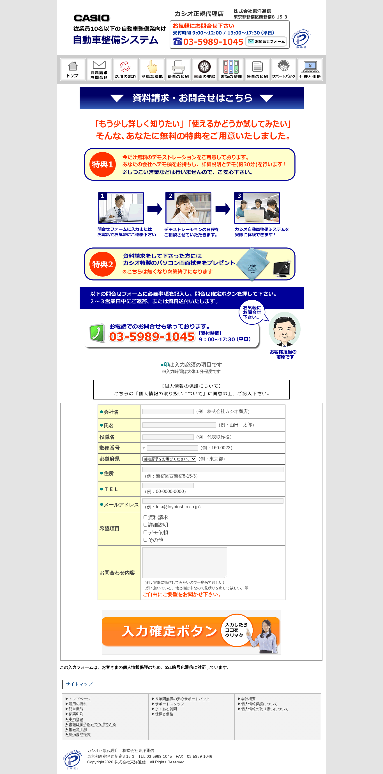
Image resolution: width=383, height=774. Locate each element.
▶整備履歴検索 (78, 734)
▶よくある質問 (164, 709)
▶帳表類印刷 (76, 729)
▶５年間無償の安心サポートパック (180, 699)
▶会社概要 (246, 699)
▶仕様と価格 (162, 714)
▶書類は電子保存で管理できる (90, 724)
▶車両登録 (74, 719)
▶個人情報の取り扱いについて (263, 709)
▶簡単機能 (74, 709)
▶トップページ (78, 699)
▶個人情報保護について (257, 704)
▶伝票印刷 (74, 714)
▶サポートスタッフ (167, 704)
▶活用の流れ (76, 704)
